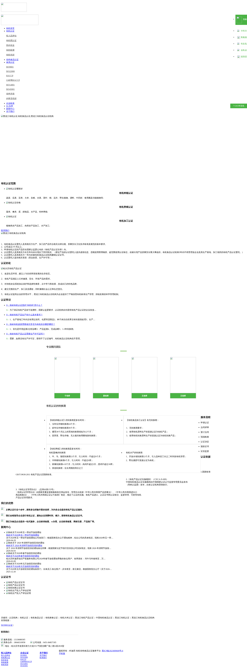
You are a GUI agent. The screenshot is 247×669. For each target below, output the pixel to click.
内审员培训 (11, 98)
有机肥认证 (11, 40)
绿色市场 (10, 94)
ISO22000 (10, 71)
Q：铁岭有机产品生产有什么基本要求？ (24, 315)
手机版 (62, 653)
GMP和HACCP (13, 80)
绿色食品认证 (12, 59)
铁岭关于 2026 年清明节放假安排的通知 (24, 545)
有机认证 (10, 31)
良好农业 (10, 45)
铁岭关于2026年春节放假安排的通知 (22, 556)
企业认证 (24, 653)
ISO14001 (10, 85)
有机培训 (10, 55)
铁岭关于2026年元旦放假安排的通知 (22, 566)
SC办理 (9, 106)
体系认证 (10, 62)
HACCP (9, 76)
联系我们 (5, 230)
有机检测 (10, 50)
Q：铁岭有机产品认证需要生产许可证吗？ (25, 334)
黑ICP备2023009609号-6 (112, 651)
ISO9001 (10, 67)
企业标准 (10, 103)
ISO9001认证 (7, 625)
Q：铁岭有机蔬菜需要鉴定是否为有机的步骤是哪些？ (30, 324)
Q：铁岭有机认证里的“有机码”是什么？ (24, 305)
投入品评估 (11, 36)
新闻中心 (10, 109)
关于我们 (10, 111)
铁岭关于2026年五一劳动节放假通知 (22, 535)
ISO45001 (10, 89)
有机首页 (10, 28)
